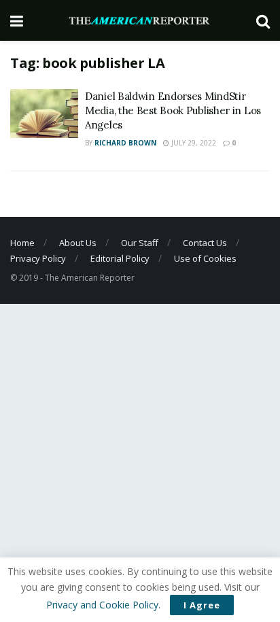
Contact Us (205, 243)
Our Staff (139, 243)
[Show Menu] (16, 20)
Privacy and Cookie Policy (102, 604)
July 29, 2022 (192, 143)
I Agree (201, 605)
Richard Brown (125, 143)
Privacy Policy (38, 258)
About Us (78, 243)
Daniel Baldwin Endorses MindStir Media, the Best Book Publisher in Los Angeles (173, 110)
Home (22, 243)
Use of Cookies (205, 258)
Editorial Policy (120, 258)
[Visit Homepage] (140, 20)
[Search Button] (263, 20)
